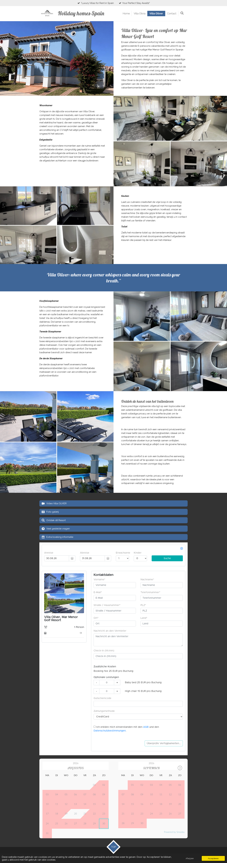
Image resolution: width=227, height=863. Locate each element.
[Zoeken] (182, 13)
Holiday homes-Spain (81, 13)
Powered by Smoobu (174, 832)
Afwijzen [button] (190, 858)
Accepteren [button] (213, 858)
